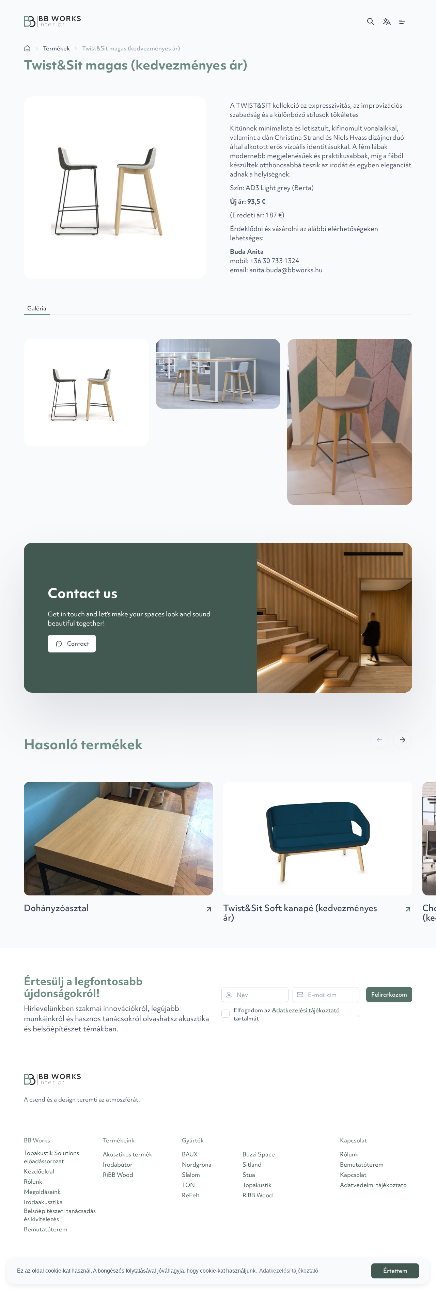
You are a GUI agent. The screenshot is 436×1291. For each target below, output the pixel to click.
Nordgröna (197, 1164)
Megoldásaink (42, 1192)
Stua (249, 1175)
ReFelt (191, 1195)
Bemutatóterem (45, 1229)
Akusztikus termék (127, 1154)
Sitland (252, 1164)
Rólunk (33, 1181)
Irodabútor (118, 1164)
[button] (370, 21)
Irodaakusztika (43, 1202)
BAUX (190, 1154)
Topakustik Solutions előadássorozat (51, 1157)
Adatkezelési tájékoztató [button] (288, 1271)
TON (188, 1185)
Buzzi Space (259, 1154)
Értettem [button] (395, 1271)
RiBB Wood (118, 1175)
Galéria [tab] (36, 308)
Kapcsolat (353, 1175)
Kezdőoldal (39, 1171)
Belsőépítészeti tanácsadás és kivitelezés (60, 1215)
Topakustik (257, 1185)
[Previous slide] (379, 739)
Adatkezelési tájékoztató (306, 1010)
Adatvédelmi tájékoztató (373, 1185)
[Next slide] (402, 739)
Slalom (191, 1175)
